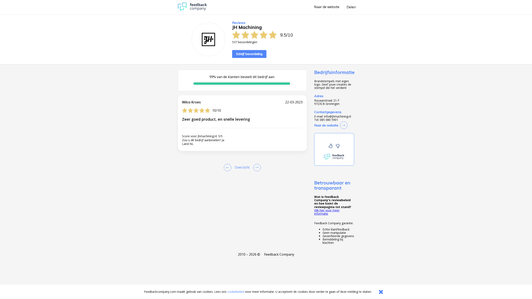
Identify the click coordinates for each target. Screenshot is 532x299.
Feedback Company (279, 254)
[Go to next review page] (256, 167)
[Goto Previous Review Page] (228, 167)
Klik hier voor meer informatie (327, 212)
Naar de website (326, 7)
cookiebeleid (235, 292)
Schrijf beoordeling (249, 54)
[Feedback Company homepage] (192, 9)
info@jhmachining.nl (337, 116)
